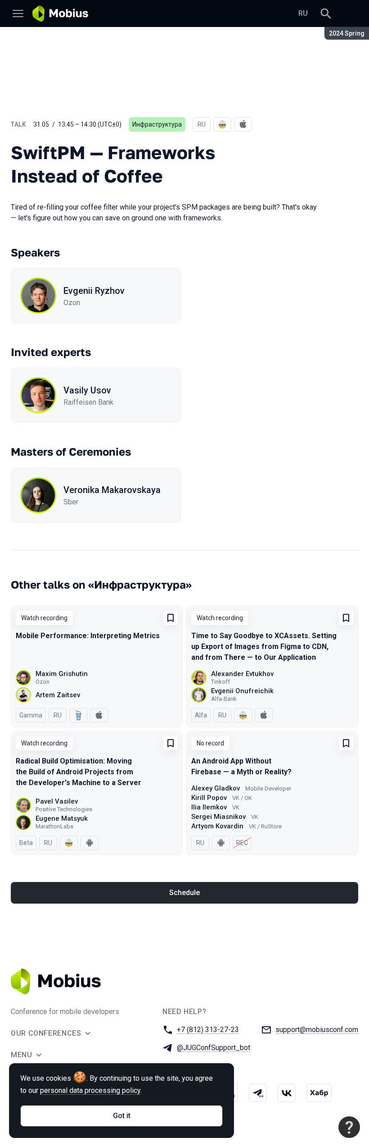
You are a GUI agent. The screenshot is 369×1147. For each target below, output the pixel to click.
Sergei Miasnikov (218, 816)
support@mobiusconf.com (316, 1029)
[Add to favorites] (170, 618)
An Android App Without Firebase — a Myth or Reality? (241, 766)
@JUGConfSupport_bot (213, 1047)
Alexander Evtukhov (242, 673)
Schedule (184, 892)
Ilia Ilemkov (209, 807)
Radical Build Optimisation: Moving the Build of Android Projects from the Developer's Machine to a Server (78, 772)
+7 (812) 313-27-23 (208, 1029)
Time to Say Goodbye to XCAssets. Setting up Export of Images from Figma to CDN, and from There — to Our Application (264, 646)
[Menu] (18, 14)
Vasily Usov (87, 390)
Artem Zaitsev (58, 695)
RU (303, 13)
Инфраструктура (157, 124)
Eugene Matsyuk (62, 818)
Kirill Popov (209, 797)
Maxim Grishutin (62, 673)
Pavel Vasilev (57, 801)
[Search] (326, 14)
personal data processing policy (90, 1090)
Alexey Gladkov (215, 788)
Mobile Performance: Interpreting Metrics (88, 635)
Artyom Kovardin (217, 826)
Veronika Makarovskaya (112, 489)
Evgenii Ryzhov (94, 290)
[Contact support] (349, 1127)
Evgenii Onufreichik (242, 691)
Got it (121, 1115)
